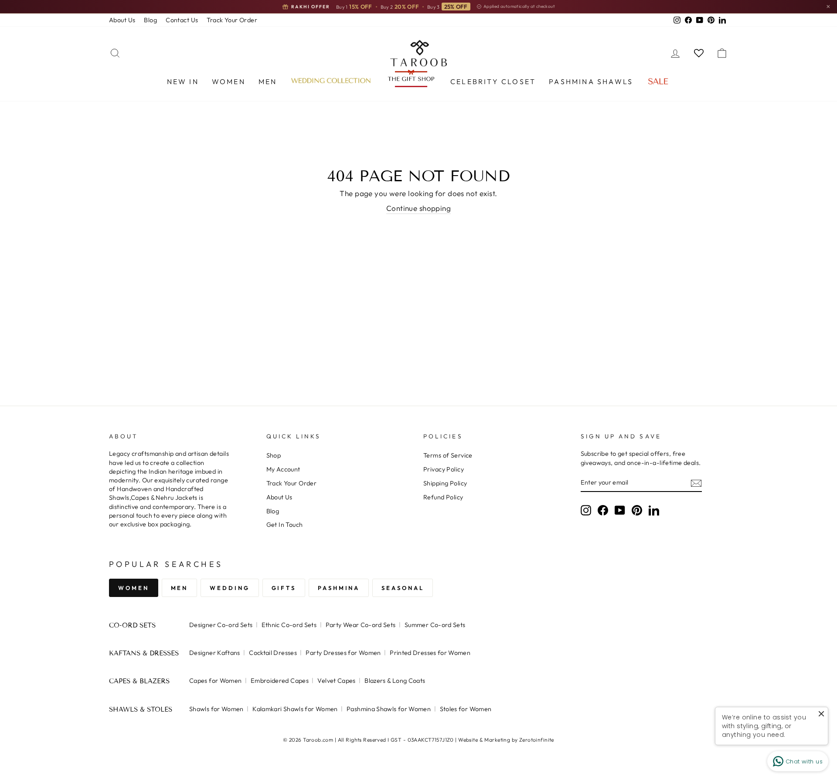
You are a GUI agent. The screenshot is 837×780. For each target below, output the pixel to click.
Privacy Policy (443, 469)
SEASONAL (402, 587)
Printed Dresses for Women (430, 653)
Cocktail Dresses (273, 653)
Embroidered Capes (280, 681)
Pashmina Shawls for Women (389, 709)
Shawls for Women (216, 709)
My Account (283, 469)
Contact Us (182, 20)
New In (183, 81)
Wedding (229, 587)
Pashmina (339, 587)
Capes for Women (215, 681)
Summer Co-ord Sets (435, 625)
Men (268, 81)
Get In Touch (284, 525)
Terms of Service (448, 455)
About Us (122, 20)
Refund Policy (443, 497)
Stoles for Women (466, 709)
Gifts (284, 587)
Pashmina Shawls (591, 81)
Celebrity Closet (493, 81)
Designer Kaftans (214, 653)
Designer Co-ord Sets (220, 625)
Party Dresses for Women (343, 653)
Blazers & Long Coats (394, 681)
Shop (273, 455)
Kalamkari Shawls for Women (294, 709)
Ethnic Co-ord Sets (289, 625)
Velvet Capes (336, 681)
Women (228, 81)
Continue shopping (418, 208)
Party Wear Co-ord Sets (361, 625)
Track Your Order (232, 20)
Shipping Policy (445, 483)
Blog (150, 20)
